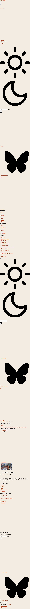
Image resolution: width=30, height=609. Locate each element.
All (1, 44)
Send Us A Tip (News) (5, 239)
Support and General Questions (7, 498)
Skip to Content (3, 0)
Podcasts (3, 225)
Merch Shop (3, 242)
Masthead (3, 251)
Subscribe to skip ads (4, 421)
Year (9, 472)
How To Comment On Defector (7, 253)
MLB (2, 217)
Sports (2, 40)
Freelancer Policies (4, 245)
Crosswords (3, 233)
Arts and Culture (4, 41)
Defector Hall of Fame (5, 250)
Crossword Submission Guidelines (7, 246)
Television (3, 231)
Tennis (2, 221)
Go (13, 472)
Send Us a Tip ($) (4, 240)
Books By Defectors (5, 248)
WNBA (2, 215)
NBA (2, 213)
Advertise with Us (4, 496)
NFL (2, 212)
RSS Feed (3, 254)
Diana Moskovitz (5, 430)
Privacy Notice (4, 606)
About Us (3, 237)
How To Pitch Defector (5, 243)
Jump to (2, 472)
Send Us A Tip (4, 495)
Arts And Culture (4, 227)
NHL (2, 218)
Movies (2, 230)
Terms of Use (3, 256)
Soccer (2, 220)
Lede (10, 604)
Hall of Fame (3, 501)
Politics (2, 43)
